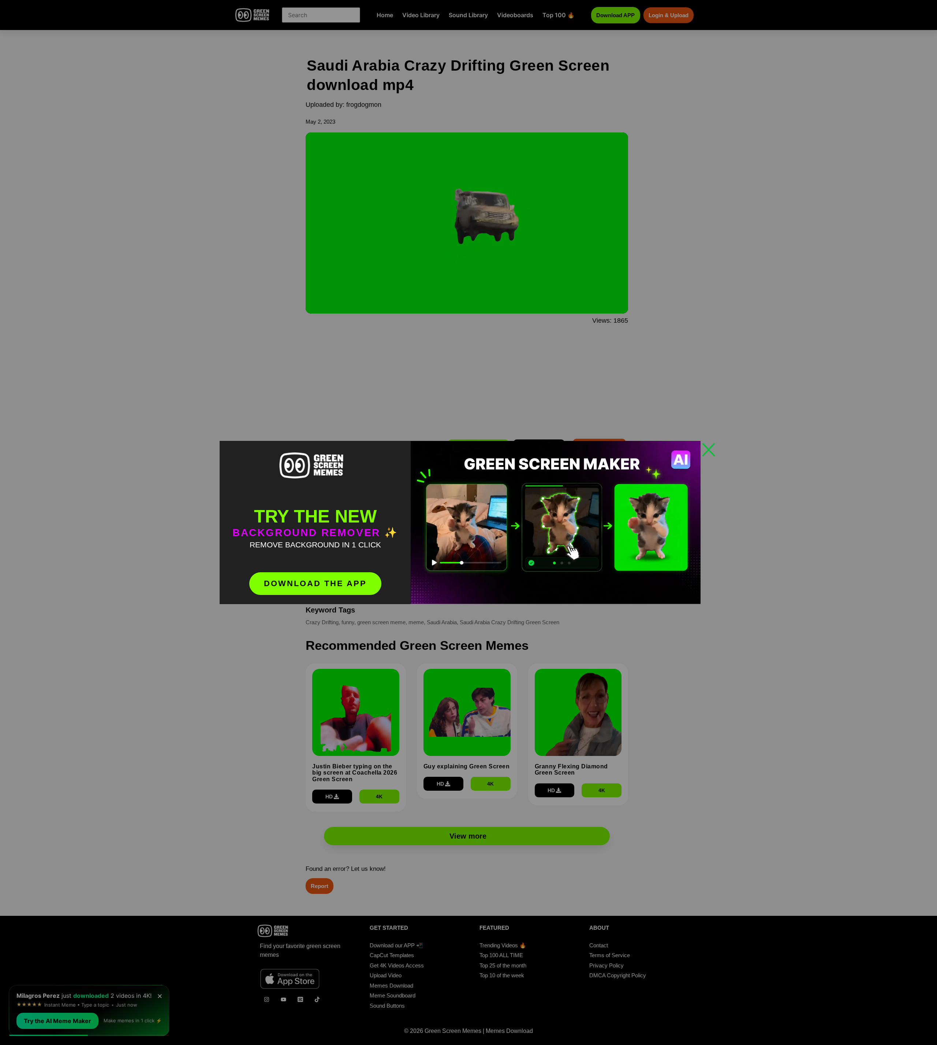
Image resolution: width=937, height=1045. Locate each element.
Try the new (315, 516)
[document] (468, 522)
